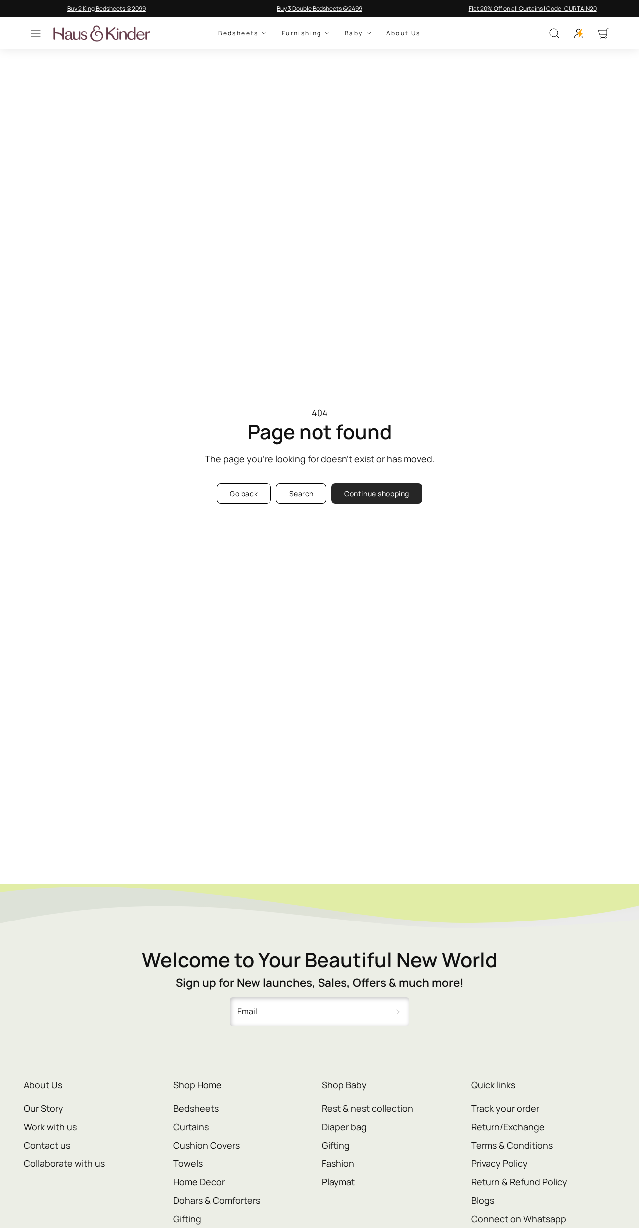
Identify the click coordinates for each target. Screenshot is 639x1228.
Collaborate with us (64, 1163)
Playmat (338, 1182)
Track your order (505, 1108)
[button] (36, 33)
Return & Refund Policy (519, 1182)
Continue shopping (376, 493)
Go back (244, 493)
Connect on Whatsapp (518, 1219)
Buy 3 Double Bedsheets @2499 (319, 8)
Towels (188, 1163)
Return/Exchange (508, 1127)
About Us (403, 33)
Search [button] (301, 493)
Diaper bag (344, 1127)
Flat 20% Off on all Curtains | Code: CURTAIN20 (533, 8)
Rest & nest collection (367, 1108)
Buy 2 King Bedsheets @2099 (106, 8)
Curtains (191, 1127)
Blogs (482, 1200)
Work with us (50, 1127)
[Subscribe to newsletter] (398, 1011)
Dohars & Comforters (216, 1200)
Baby (354, 33)
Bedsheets (238, 33)
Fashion (338, 1163)
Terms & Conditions (512, 1145)
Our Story (43, 1108)
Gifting (187, 1219)
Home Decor (199, 1182)
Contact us (47, 1145)
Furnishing (302, 33)
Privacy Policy (499, 1163)
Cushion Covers (206, 1145)
